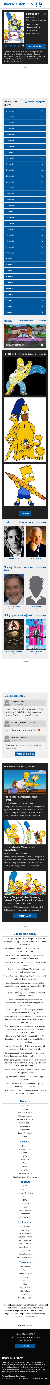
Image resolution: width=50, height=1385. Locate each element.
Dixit (25, 1284)
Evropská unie (25, 1129)
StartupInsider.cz (30, 1316)
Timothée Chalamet (25, 1257)
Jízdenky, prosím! (25, 1298)
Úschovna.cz (23, 1310)
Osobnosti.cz (25, 1222)
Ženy (26, 1305)
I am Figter (25, 1203)
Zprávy (14, 1305)
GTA (25, 1156)
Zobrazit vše (40, 320)
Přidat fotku (27, 354)
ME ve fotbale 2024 (25, 1119)
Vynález (25, 1136)
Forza (25, 1163)
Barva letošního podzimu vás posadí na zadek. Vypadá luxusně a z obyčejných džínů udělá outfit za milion (25, 986)
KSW (25, 1200)
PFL (25, 1196)
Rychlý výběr (35, 46)
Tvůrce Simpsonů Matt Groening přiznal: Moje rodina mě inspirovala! (24, 898)
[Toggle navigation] (44, 4)
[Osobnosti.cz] (14, 4)
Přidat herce (27, 522)
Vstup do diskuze (25, 754)
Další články (25, 916)
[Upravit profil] (44, 14)
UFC (25, 1186)
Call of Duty (25, 1170)
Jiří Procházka (25, 1213)
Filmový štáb (8, 569)
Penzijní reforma (25, 1133)
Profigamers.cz (13, 1307)
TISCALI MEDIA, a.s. (24, 1378)
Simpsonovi (33, 13)
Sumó (25, 1207)
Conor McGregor (25, 1217)
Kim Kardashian (25, 1240)
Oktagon (25, 1189)
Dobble (25, 1280)
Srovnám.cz (17, 1316)
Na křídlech (25, 1291)
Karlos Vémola (25, 1210)
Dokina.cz (18, 1313)
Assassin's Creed (25, 1149)
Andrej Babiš (25, 1226)
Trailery (8, 320)
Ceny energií (25, 1126)
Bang (25, 1270)
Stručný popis (18, 61)
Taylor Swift (25, 1250)
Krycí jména (25, 1287)
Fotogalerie (10, 353)
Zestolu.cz (25, 1262)
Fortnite (25, 1166)
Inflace (25, 1105)
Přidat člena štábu (24, 567)
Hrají (6, 522)
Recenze (25, 1146)
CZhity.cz (27, 1313)
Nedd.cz (33, 1310)
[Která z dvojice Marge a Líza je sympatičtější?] (25, 832)
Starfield (25, 1152)
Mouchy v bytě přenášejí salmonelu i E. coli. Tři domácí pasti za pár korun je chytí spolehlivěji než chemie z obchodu (25, 1039)
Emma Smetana (25, 1254)
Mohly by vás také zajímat (18, 615)
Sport (20, 1305)
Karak (25, 1294)
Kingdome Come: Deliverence (25, 1177)
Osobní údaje (20, 1376)
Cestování (33, 1305)
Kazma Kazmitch (25, 1237)
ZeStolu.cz (25, 1307)
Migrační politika (25, 1116)
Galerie (25, 513)
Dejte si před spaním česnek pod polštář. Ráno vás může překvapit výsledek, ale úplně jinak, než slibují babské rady (25, 941)
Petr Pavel (25, 1230)
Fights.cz (25, 1181)
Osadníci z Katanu (25, 1273)
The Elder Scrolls (25, 1173)
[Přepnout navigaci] (36, 4)
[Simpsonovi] (14, 27)
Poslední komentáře (15, 696)
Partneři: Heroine (25, 1325)
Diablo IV (25, 1159)
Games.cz (25, 1141)
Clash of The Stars (25, 1193)
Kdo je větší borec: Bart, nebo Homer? (20, 798)
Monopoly (25, 1277)
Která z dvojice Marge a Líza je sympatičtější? (21, 848)
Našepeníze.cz (38, 1313)
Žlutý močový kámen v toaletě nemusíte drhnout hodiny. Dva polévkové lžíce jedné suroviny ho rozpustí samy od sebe (25, 1029)
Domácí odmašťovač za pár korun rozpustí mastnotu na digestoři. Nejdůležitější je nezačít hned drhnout (25, 1002)
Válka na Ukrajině (25, 1112)
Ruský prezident (25, 1123)
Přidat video (27, 320)
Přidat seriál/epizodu (36, 101)
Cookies (12, 1376)
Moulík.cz (42, 1310)
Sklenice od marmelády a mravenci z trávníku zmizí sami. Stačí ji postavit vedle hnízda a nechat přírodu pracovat (25, 1019)
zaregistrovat (26, 1337)
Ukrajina (25, 1109)
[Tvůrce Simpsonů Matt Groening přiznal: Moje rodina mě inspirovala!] (25, 883)
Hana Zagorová (25, 1233)
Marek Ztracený (25, 1247)
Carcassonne (25, 1266)
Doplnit (25, 1346)
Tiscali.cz (25, 1101)
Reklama (5, 1376)
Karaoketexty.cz (10, 1310)
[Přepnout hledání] (32, 4)
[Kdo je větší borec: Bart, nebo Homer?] (25, 782)
